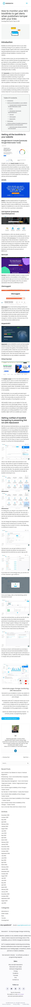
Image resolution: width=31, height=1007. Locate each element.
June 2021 (3, 880)
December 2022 (5, 846)
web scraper (21, 994)
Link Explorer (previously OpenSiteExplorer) (14, 111)
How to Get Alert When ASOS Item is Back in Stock (13, 807)
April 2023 (3, 837)
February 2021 (4, 889)
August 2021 (4, 876)
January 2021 (4, 891)
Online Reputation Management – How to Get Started (14, 781)
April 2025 (3, 822)
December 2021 (5, 871)
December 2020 (5, 894)
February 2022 (4, 867)
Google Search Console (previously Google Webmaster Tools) (17, 105)
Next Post (26, 757)
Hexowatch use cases (15, 967)
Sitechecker (10, 121)
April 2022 (3, 862)
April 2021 (3, 885)
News (2, 916)
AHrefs (11, 108)
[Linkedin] (15, 751)
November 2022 (5, 849)
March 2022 (4, 864)
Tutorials (3, 918)
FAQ (15, 977)
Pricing (15, 971)
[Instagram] (23, 988)
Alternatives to (5, 911)
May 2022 (3, 860)
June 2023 (3, 833)
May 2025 (3, 819)
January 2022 (4, 869)
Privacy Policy (16, 1004)
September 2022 (5, 853)
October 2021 (4, 873)
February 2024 (5, 824)
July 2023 (3, 831)
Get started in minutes (10, 718)
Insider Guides (4, 913)
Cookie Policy (25, 1004)
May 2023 (3, 835)
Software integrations (15, 969)
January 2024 (4, 826)
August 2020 (4, 900)
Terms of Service (6, 1004)
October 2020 (4, 896)
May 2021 (3, 882)
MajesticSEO (12, 119)
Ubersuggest (12, 117)
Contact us (15, 979)
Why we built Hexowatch (15, 964)
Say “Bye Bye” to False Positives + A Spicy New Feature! (14, 792)
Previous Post (5, 757)
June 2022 (3, 858)
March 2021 (4, 887)
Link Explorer (13, 238)
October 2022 (4, 851)
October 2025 (4, 817)
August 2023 (4, 828)
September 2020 (5, 898)
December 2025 (5, 815)
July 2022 (3, 855)
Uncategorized (5, 21)
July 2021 (3, 878)
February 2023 (4, 842)
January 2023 (4, 844)
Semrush (11, 114)
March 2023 (4, 840)
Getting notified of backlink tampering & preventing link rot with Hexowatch (16, 124)
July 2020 (3, 903)
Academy (15, 973)
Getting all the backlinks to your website (17, 103)
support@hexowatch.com (24, 925)
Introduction (10, 100)
